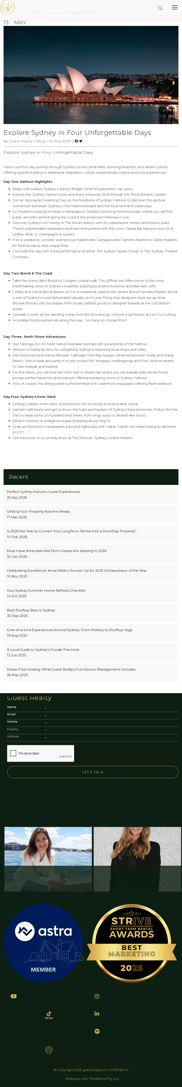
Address (13, 736)
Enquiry (12, 729)
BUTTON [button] (19, 457)
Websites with (77, 1079)
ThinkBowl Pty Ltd (104, 1079)
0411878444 (119, 1070)
